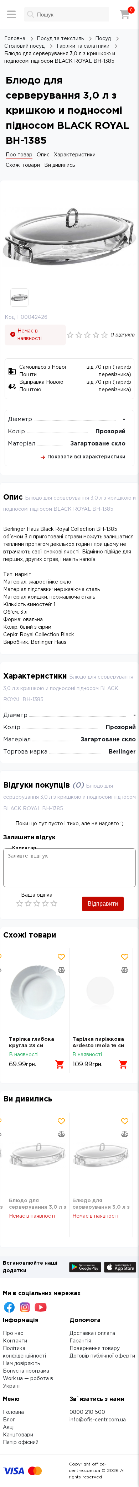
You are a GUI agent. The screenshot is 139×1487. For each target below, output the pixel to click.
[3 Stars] (36, 903)
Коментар (24, 848)
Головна (13, 1412)
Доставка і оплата (92, 1333)
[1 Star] (19, 903)
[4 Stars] (45, 903)
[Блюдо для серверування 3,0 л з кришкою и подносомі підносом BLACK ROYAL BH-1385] (37, 1155)
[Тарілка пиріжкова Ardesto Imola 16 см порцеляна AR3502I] (101, 992)
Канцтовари (18, 1435)
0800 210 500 (87, 1412)
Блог (9, 1420)
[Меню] (11, 14)
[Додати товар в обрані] (61, 957)
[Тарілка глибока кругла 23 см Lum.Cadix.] (37, 992)
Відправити (103, 904)
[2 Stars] (28, 903)
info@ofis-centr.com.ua (98, 1420)
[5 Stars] (54, 903)
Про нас (13, 1333)
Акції (9, 1427)
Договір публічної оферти (102, 1356)
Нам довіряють (21, 1363)
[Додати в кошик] (59, 1064)
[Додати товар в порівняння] (61, 970)
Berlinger (122, 752)
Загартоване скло (97, 444)
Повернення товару (95, 1348)
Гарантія (80, 1341)
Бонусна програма (26, 1371)
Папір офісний (20, 1442)
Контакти (15, 1341)
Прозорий (110, 431)
